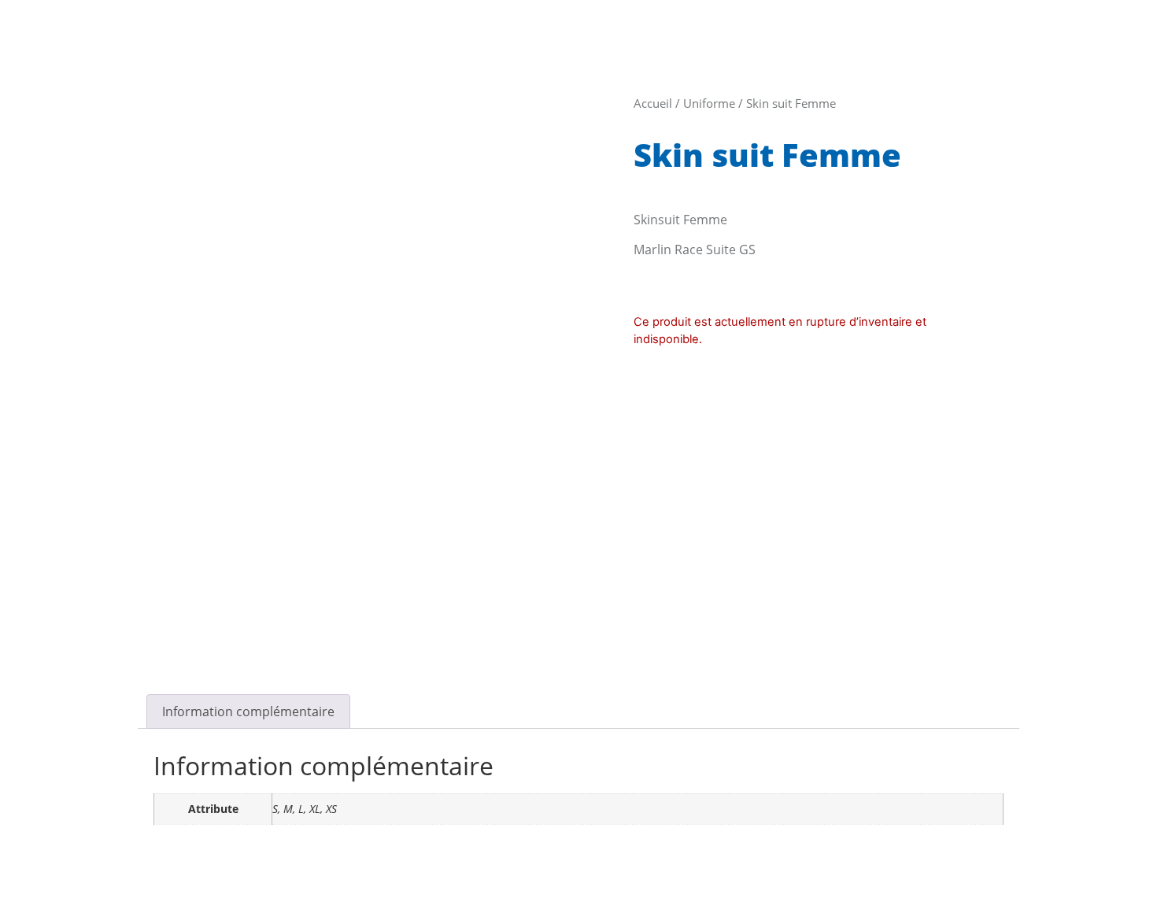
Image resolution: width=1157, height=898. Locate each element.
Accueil (653, 103)
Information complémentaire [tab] (248, 711)
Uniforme (709, 103)
